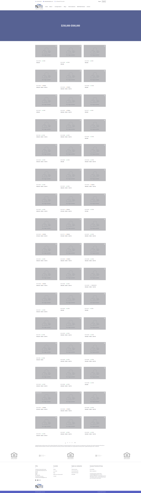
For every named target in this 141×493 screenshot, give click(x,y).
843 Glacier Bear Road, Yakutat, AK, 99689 (93, 207)
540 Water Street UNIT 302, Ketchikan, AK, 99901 (70, 158)
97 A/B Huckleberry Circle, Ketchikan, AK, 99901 (94, 108)
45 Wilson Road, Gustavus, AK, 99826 (68, 331)
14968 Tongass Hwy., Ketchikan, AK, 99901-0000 (46, 158)
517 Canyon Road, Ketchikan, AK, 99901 (44, 405)
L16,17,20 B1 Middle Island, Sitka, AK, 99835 (45, 133)
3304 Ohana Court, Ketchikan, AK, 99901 (93, 158)
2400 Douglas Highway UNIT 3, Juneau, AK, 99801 (95, 257)
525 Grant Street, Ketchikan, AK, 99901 (44, 356)
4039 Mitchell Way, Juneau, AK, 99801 (68, 282)
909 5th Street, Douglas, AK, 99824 (43, 207)
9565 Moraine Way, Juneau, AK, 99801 (92, 232)
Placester (104, 491)
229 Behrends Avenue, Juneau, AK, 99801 (44, 182)
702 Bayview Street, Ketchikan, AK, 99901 (93, 381)
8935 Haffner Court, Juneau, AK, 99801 (93, 405)
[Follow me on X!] (37, 480)
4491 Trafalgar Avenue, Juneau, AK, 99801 (69, 430)
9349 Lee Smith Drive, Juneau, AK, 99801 (44, 232)
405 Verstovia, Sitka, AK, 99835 (67, 133)
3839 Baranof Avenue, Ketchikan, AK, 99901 (45, 257)
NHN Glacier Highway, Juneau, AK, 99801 (44, 59)
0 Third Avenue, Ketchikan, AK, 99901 (68, 306)
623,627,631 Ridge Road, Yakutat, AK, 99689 (45, 108)
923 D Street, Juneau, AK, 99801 (67, 257)
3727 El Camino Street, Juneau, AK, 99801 (93, 430)
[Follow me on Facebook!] (35, 480)
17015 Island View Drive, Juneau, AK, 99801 (93, 306)
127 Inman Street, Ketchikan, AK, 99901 (93, 83)
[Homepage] (39, 6)
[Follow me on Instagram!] (39, 480)
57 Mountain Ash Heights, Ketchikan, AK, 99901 (70, 108)
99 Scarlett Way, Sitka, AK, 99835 (91, 59)
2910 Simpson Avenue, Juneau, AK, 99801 (93, 182)
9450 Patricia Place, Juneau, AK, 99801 (44, 83)
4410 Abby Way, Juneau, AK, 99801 (43, 282)
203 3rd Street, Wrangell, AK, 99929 (68, 232)
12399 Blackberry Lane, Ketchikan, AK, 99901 (70, 207)
